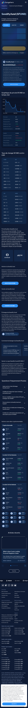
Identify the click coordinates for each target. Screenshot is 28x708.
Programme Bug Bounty (6, 620)
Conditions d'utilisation (7, 695)
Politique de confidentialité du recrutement (10, 614)
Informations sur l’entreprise (20, 591)
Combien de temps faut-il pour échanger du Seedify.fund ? (13, 392)
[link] (4, 8)
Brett (7, 472)
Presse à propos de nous (6, 593)
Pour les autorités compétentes (7, 618)
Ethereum (8, 433)
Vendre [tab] (22, 25)
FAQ (15, 616)
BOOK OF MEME (9, 458)
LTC (14, 516)
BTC (6, 512)
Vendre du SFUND (10, 305)
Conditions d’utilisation (19, 602)
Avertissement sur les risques (7, 616)
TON (23, 516)
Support (16, 618)
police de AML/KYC (16, 694)
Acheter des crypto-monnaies (8, 626)
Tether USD (8, 438)
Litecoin (7, 443)
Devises (16, 614)
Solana (7, 447)
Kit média (16, 622)
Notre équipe (17, 597)
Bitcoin (7, 428)
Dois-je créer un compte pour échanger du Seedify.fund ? (13, 408)
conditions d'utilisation (13, 699)
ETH (14, 512)
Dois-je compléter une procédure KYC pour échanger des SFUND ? (13, 397)
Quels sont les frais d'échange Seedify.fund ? (10, 387)
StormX (7, 492)
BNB (6, 525)
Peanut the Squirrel (10, 468)
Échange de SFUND (9, 333)
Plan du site (17, 609)
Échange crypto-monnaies (7, 646)
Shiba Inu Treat (9, 477)
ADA (15, 521)
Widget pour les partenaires (7, 602)
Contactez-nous (4, 595)
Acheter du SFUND (10, 283)
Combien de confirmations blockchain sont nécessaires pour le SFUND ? (13, 413)
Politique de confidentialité (20, 606)
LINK (23, 521)
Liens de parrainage (5, 604)
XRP (6, 521)
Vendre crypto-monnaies (7, 639)
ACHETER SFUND (14, 84)
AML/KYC (16, 604)
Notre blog (17, 595)
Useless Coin (8, 463)
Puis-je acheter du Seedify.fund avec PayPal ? (12, 403)
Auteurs (16, 593)
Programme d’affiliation (6, 608)
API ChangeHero (5, 606)
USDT (23, 512)
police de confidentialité (7, 700)
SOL (6, 516)
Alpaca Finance (9, 497)
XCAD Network (9, 507)
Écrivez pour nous (5, 622)
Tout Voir (14, 571)
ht (6, 488)
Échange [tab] (6, 25)
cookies (12, 696)
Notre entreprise (5, 591)
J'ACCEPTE (14, 703)
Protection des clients (19, 620)
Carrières (3, 597)
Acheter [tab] (14, 25)
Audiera (7, 502)
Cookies (16, 608)
